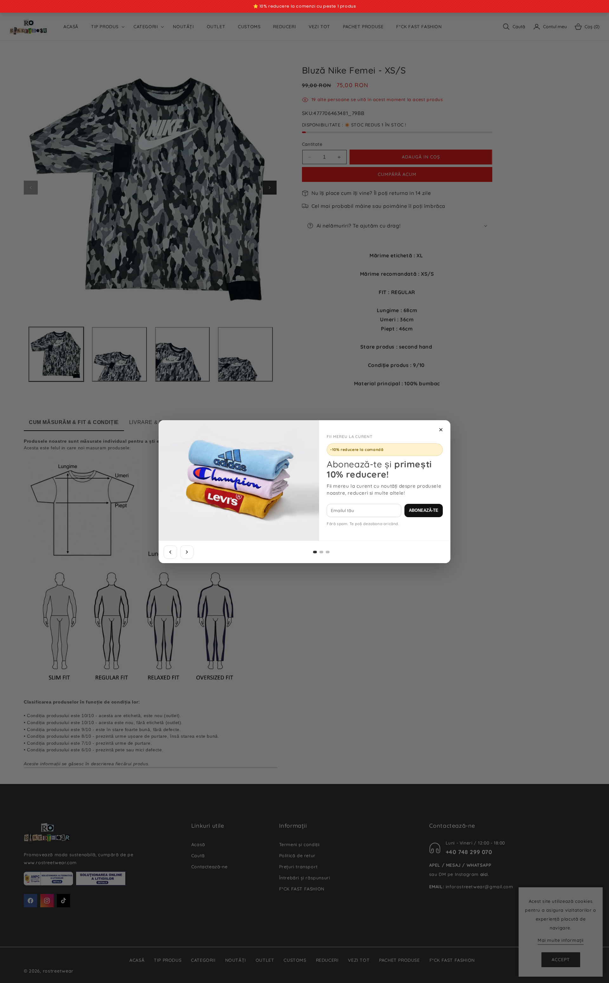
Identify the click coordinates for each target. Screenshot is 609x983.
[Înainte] (186, 552)
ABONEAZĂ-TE (423, 510)
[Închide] (441, 429)
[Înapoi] (170, 552)
